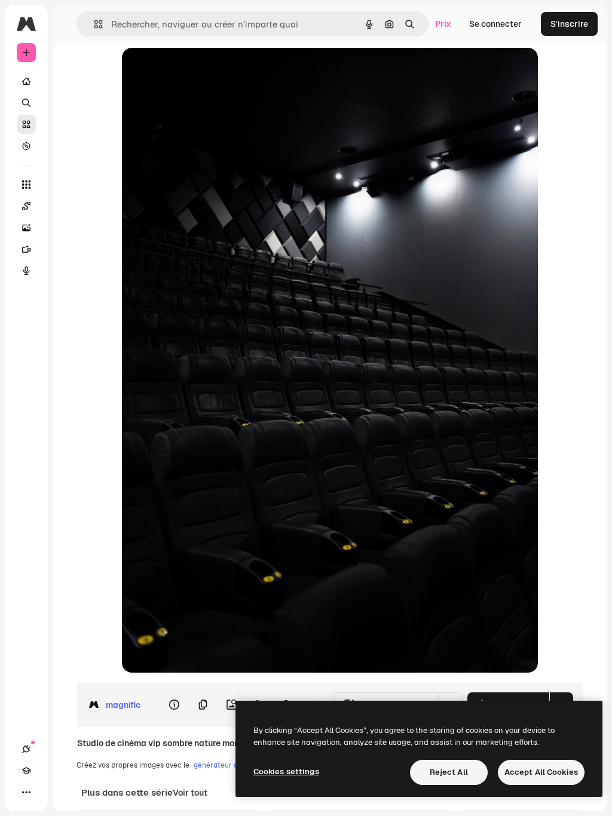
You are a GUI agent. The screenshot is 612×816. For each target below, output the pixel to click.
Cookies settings (286, 771)
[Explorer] (26, 145)
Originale (201, 70)
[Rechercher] (26, 102)
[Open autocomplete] (93, 24)
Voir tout (190, 792)
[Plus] (26, 792)
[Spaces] (26, 206)
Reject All (449, 772)
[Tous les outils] (26, 184)
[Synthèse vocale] (26, 270)
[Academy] (26, 770)
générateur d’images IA (233, 765)
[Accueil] (26, 81)
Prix (443, 24)
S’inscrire (569, 24)
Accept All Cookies (541, 772)
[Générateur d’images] (26, 227)
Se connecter (495, 24)
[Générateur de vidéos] (26, 249)
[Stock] (26, 124)
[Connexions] (26, 749)
